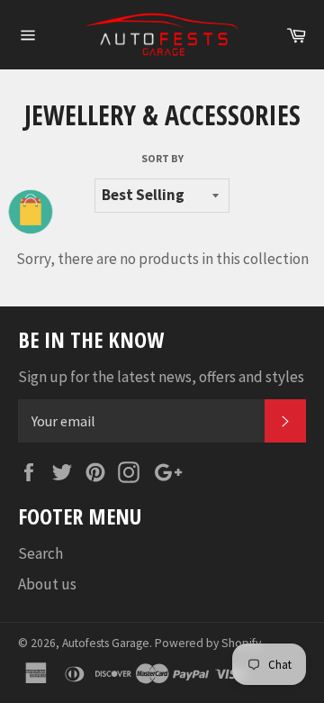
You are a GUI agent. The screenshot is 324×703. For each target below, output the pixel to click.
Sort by (162, 158)
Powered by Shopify (208, 643)
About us (47, 584)
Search (40, 553)
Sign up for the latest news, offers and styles (161, 377)
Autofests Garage (105, 643)
